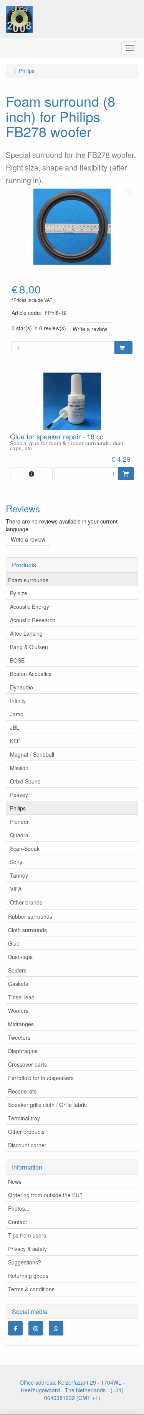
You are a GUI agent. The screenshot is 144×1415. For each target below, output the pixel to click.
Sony (16, 862)
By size (18, 593)
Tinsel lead (21, 997)
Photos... (19, 1208)
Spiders (17, 970)
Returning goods (28, 1275)
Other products (26, 1131)
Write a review (90, 329)
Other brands (26, 902)
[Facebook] (15, 1328)
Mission (19, 768)
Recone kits (22, 1091)
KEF (15, 741)
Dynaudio (21, 687)
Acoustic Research (32, 620)
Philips (18, 808)
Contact (17, 1222)
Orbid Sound (25, 781)
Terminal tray (24, 1118)
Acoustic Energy (29, 606)
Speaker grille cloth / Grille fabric (47, 1104)
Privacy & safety (27, 1249)
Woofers (18, 1010)
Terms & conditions (31, 1289)
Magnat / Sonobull (32, 754)
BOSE (17, 660)
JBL (14, 727)
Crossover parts (27, 1064)
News (15, 1181)
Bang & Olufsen (29, 647)
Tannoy (19, 875)
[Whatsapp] (56, 1328)
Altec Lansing (26, 633)
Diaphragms (23, 1051)
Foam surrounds (28, 580)
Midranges (21, 1024)
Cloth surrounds (27, 930)
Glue (14, 943)
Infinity (18, 700)
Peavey (19, 795)
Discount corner (27, 1145)
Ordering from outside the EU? (45, 1195)
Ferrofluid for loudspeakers (41, 1078)
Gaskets (18, 984)
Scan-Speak (25, 848)
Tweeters (19, 1037)
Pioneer (19, 821)
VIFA (16, 889)
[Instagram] (35, 1328)
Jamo (16, 714)
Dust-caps (20, 957)
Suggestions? (24, 1262)
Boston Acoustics (30, 674)
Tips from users (27, 1235)
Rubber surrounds (30, 916)
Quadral (20, 835)
